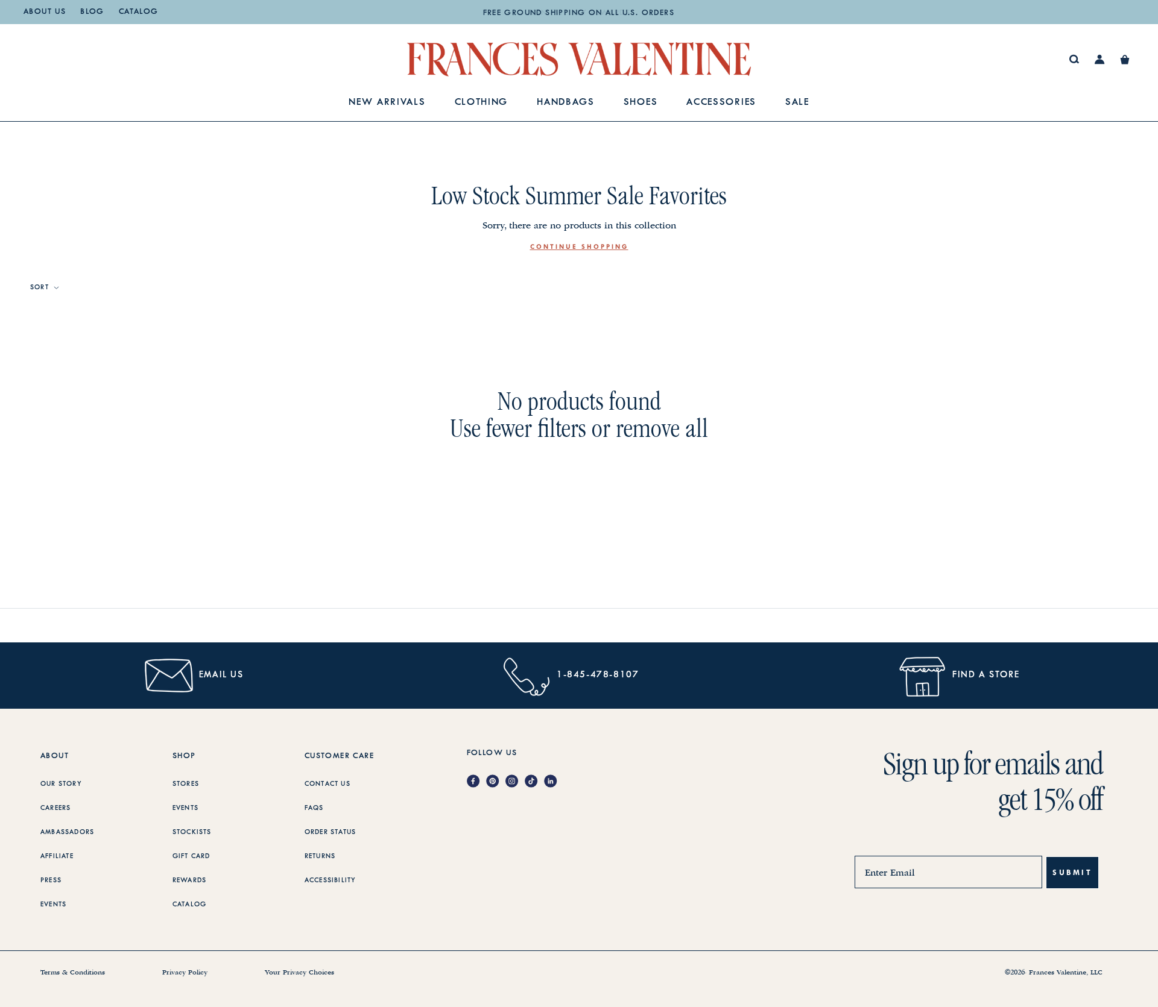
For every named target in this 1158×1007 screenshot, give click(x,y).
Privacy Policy (184, 972)
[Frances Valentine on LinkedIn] (553, 781)
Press (51, 880)
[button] (1125, 59)
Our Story (61, 784)
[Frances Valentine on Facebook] (476, 781)
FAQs (314, 808)
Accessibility (330, 880)
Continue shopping (579, 247)
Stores (185, 784)
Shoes (641, 103)
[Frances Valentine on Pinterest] (495, 781)
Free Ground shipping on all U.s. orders (579, 13)
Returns (320, 856)
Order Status (330, 832)
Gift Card (191, 856)
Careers (55, 808)
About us (45, 12)
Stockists (192, 832)
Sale (797, 103)
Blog (92, 12)
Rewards (189, 880)
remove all (662, 428)
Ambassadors (67, 832)
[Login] (1100, 59)
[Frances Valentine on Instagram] (515, 781)
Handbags (566, 103)
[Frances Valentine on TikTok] (534, 781)
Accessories (721, 103)
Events (53, 905)
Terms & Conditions (72, 972)
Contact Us (327, 784)
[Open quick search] (1074, 59)
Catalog (139, 12)
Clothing (481, 103)
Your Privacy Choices (299, 972)
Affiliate (57, 856)
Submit (1072, 872)
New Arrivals (387, 103)
